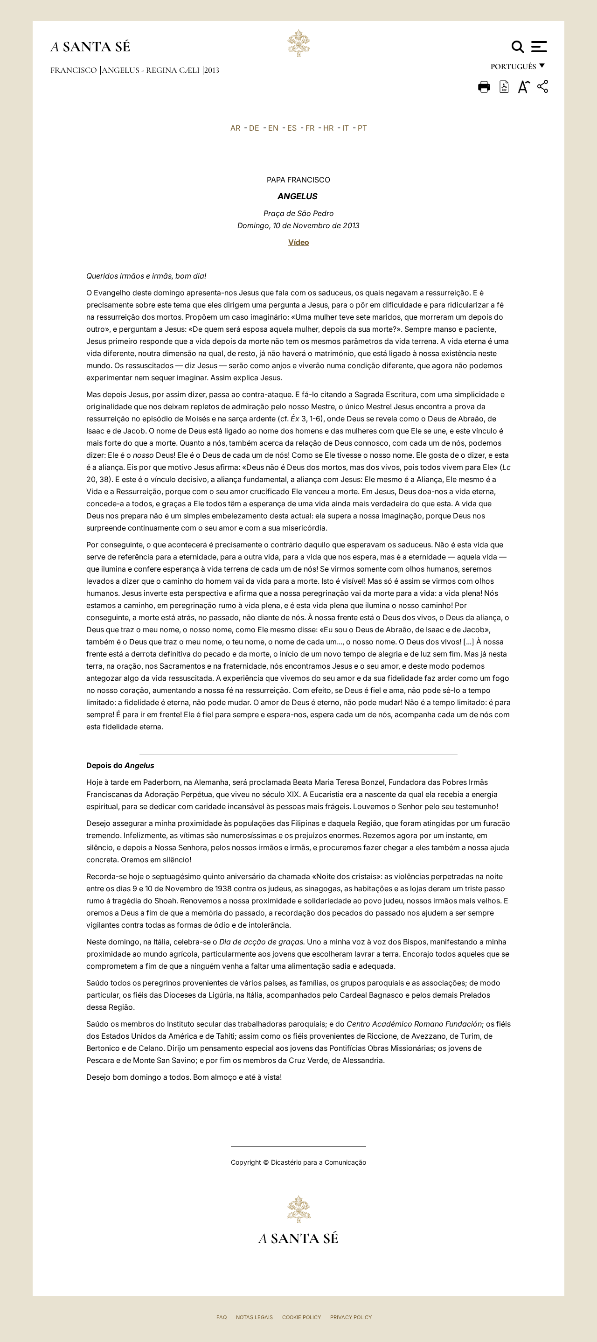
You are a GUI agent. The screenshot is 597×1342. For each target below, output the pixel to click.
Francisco (74, 70)
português (513, 69)
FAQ (221, 1317)
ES (292, 128)
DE (254, 128)
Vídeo (298, 242)
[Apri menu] (538, 47)
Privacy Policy (351, 1317)
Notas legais (254, 1317)
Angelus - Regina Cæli (151, 70)
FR (309, 128)
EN (273, 128)
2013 (211, 70)
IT (345, 128)
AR (235, 128)
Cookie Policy (301, 1317)
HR (328, 128)
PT (362, 128)
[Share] (543, 88)
